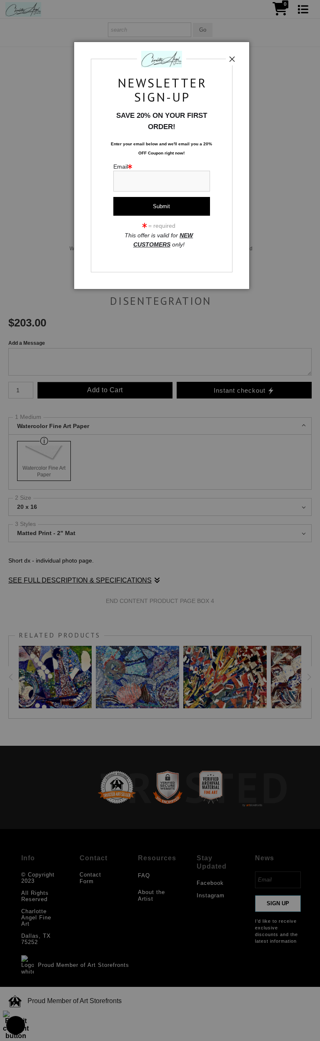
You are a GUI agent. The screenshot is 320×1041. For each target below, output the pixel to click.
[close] (232, 59)
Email (120, 167)
